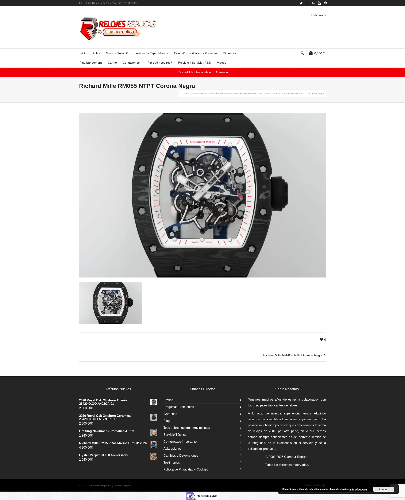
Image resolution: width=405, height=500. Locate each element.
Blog (166, 420)
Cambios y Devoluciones (180, 455)
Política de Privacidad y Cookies (185, 469)
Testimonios (171, 462)
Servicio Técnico (174, 434)
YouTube (319, 3)
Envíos (168, 400)
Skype (313, 3)
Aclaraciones (172, 448)
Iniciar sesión (319, 15)
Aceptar (384, 489)
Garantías (170, 414)
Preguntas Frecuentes (178, 407)
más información (359, 489)
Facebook (307, 3)
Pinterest (325, 3)
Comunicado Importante (180, 441)
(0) (320, 53)
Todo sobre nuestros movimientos (186, 427)
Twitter (301, 3)
